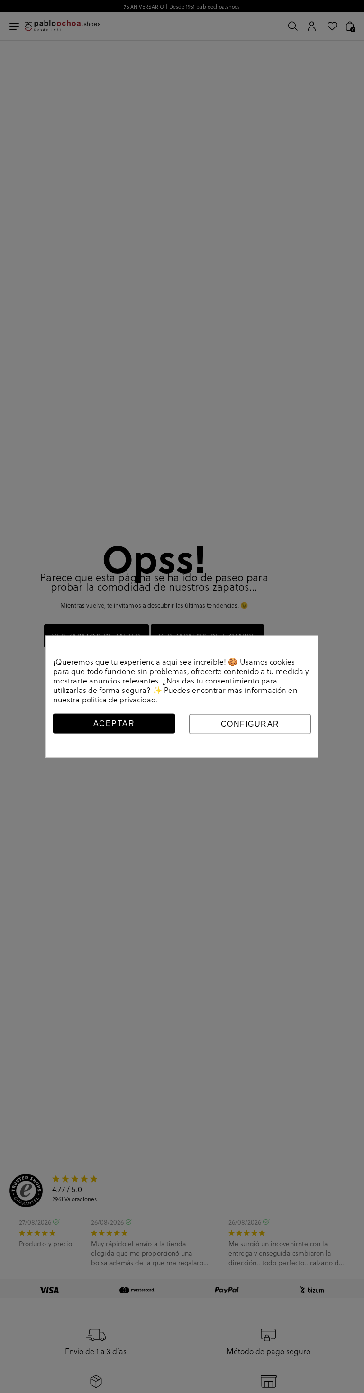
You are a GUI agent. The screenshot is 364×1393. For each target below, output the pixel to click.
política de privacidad (119, 699)
